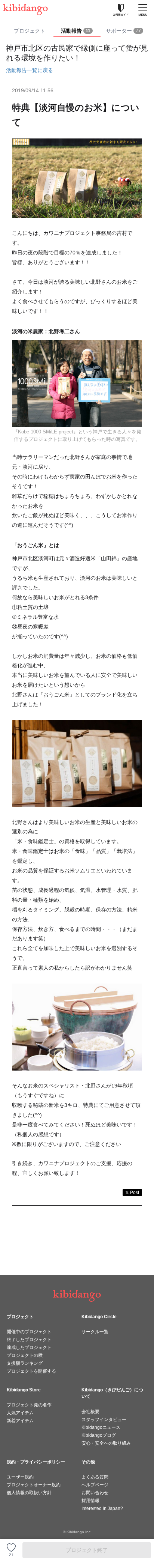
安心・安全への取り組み (106, 1443)
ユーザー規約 (20, 1477)
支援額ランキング (25, 1363)
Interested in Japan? (102, 1508)
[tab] (77, 31)
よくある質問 (94, 1477)
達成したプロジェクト (29, 1347)
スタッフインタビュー (103, 1419)
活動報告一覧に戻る (29, 70)
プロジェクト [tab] (29, 31)
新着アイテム (20, 1420)
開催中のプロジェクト (29, 1331)
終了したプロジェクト (29, 1339)
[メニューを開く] (143, 9)
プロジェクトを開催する (31, 1371)
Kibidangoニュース (100, 1427)
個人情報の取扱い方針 (29, 1492)
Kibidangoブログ (98, 1435)
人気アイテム (20, 1412)
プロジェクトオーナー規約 (34, 1484)
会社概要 (90, 1411)
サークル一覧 (94, 1331)
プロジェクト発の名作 (29, 1405)
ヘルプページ (94, 1484)
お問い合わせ (94, 1492)
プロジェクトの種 (25, 1355)
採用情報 (90, 1500)
